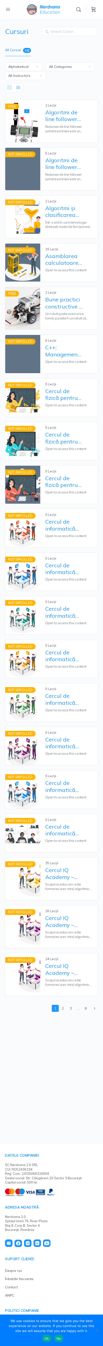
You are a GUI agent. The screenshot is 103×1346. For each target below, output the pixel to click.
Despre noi (13, 1270)
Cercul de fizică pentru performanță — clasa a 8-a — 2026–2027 (63, 482)
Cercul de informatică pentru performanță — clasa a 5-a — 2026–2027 (63, 569)
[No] (96, 1330)
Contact (11, 1287)
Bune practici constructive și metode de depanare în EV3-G (64, 303)
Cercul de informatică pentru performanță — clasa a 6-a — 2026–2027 (63, 612)
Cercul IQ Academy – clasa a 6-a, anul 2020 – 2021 (60, 874)
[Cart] (93, 9)
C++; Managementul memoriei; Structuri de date (64, 351)
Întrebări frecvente (19, 1279)
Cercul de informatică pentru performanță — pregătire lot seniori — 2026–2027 (61, 830)
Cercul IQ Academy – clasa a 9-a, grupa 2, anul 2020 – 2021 (62, 969)
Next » (94, 1008)
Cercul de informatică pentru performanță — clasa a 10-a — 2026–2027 (63, 525)
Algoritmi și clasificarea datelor (60, 212)
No (58, 1339)
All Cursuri (17, 50)
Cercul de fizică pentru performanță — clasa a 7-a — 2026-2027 (63, 438)
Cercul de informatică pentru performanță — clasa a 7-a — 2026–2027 (63, 656)
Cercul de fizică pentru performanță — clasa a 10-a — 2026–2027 (63, 395)
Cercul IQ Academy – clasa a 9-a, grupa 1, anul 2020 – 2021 (62, 921)
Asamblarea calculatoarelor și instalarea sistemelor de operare (64, 260)
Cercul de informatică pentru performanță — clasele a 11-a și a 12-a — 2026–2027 (63, 786)
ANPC (9, 1295)
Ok (46, 1339)
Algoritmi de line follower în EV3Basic (61, 164)
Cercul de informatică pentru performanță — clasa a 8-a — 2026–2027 (63, 699)
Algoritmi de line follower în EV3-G (61, 116)
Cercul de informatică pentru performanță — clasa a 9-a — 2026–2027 (63, 743)
